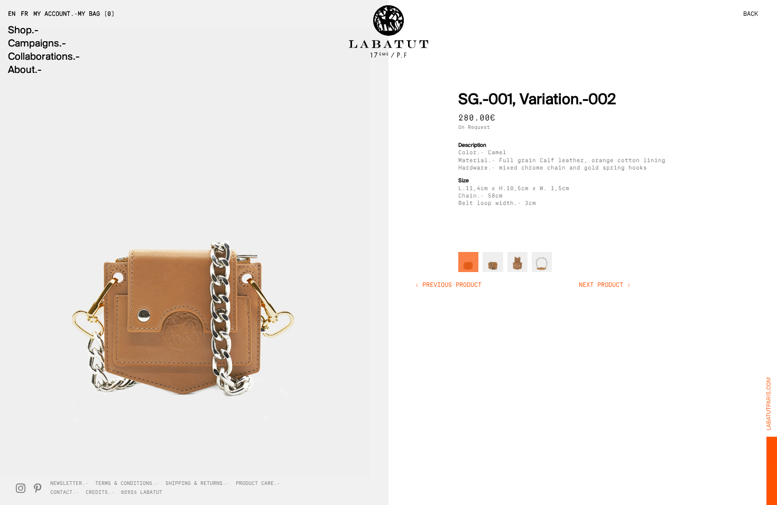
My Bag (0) (96, 14)
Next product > (605, 285)
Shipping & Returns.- (197, 484)
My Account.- (55, 14)
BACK (750, 14)
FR (24, 14)
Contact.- (64, 492)
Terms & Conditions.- (127, 484)
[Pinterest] (37, 488)
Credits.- (100, 492)
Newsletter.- (69, 484)
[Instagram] (20, 488)
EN (11, 14)
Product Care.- (258, 484)
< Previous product (448, 285)
